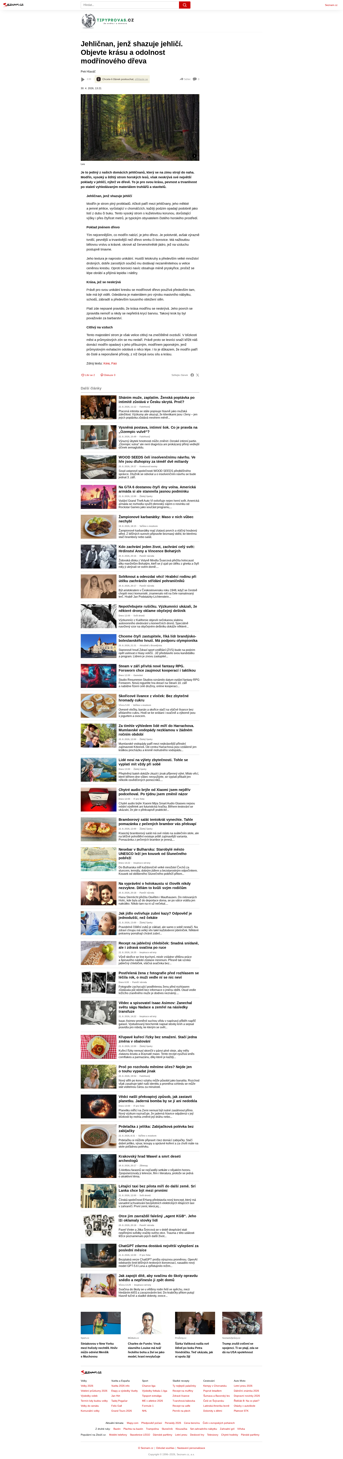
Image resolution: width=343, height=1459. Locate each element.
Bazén (117, 1428)
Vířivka (241, 1428)
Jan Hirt (115, 1395)
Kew (106, 363)
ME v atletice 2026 (152, 1400)
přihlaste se (141, 79)
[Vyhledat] (184, 5)
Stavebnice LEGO (140, 1434)
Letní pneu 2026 (243, 1385)
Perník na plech (181, 1410)
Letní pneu (181, 1434)
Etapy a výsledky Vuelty (124, 1390)
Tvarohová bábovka (184, 1400)
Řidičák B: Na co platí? (246, 1400)
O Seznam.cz (145, 1447)
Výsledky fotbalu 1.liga (154, 1390)
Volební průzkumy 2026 (94, 1390)
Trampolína (152, 1428)
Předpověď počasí (151, 1422)
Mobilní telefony (118, 1434)
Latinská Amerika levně (216, 1405)
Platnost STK (241, 1410)
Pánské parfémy (250, 1434)
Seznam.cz (331, 5)
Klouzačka (181, 1428)
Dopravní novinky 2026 (247, 1395)
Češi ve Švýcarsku (213, 1400)
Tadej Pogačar (119, 1400)
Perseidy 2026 (173, 1422)
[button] (140, 127)
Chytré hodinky (229, 1434)
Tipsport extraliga (151, 1395)
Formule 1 (148, 1405)
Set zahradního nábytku (203, 1428)
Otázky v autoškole (244, 1405)
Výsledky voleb (89, 1395)
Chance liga (148, 1385)
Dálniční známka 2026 (246, 1390)
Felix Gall (116, 1405)
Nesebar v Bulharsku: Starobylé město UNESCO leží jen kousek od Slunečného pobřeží (153, 853)
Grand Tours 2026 (121, 1410)
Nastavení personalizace (191, 1447)
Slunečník (167, 1428)
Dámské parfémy (162, 1434)
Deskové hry (197, 1434)
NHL (144, 1410)
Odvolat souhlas (165, 1447)
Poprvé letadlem (212, 1390)
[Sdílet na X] (197, 375)
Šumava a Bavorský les (216, 1395)
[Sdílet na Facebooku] (192, 375)
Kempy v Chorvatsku (215, 1385)
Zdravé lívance (181, 1395)
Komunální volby (90, 1410)
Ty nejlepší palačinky (184, 1385)
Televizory (212, 1434)
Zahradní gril (227, 1428)
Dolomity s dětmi (212, 1410)
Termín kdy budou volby (94, 1400)
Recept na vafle (181, 1405)
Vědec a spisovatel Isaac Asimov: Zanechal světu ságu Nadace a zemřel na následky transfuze (155, 1007)
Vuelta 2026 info (120, 1385)
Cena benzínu (192, 1422)
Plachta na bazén (133, 1428)
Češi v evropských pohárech (219, 1422)
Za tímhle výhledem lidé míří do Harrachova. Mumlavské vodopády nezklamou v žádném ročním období (156, 730)
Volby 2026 (87, 1385)
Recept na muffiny (183, 1390)
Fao (113, 363)
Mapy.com (132, 1422)
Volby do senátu (90, 1405)
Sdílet (187, 79)
